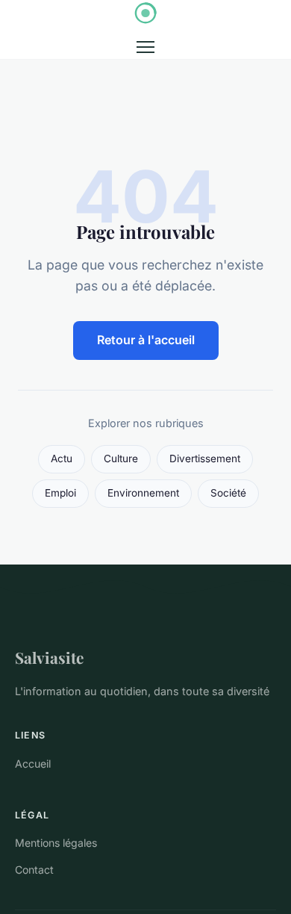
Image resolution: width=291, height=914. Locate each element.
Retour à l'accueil (146, 339)
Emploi (60, 493)
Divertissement (204, 458)
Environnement (143, 493)
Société (228, 493)
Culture (121, 458)
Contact (34, 869)
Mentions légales (56, 842)
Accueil (33, 763)
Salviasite (49, 657)
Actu (61, 458)
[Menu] (145, 47)
